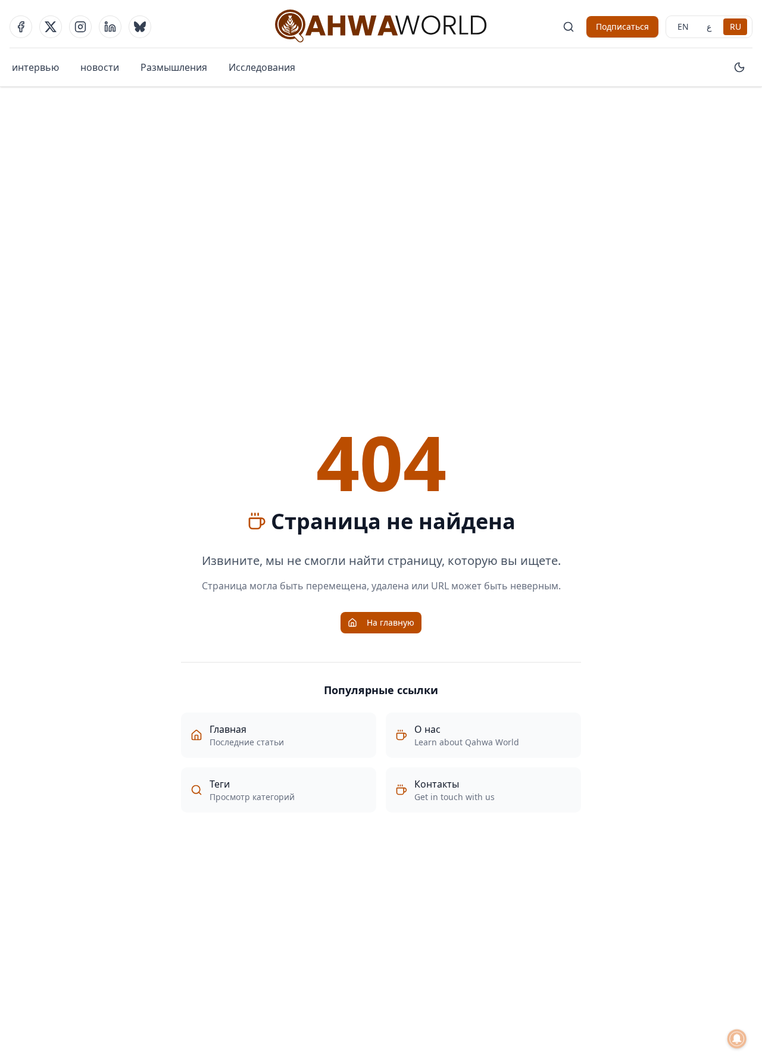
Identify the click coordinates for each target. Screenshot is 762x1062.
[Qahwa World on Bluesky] (140, 26)
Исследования (262, 67)
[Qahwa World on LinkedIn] (110, 26)
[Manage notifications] (737, 1038)
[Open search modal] (568, 27)
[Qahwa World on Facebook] (21, 26)
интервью (35, 67)
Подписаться (622, 26)
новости (99, 67)
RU (735, 26)
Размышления (173, 67)
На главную (390, 622)
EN (683, 26)
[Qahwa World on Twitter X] (50, 26)
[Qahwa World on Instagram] (80, 26)
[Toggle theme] (739, 67)
